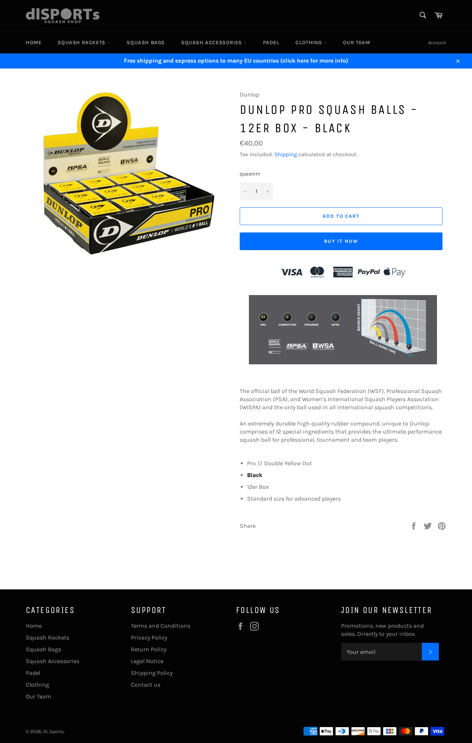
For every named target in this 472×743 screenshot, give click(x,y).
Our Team (356, 42)
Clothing (309, 42)
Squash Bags (145, 42)
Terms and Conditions (160, 625)
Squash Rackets (82, 42)
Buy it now (341, 241)
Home (33, 42)
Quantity (250, 174)
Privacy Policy (149, 637)
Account (437, 42)
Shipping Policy (152, 672)
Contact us (145, 684)
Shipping (285, 154)
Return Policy (148, 649)
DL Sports (53, 731)
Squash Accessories (212, 42)
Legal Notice (147, 661)
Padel (271, 42)
